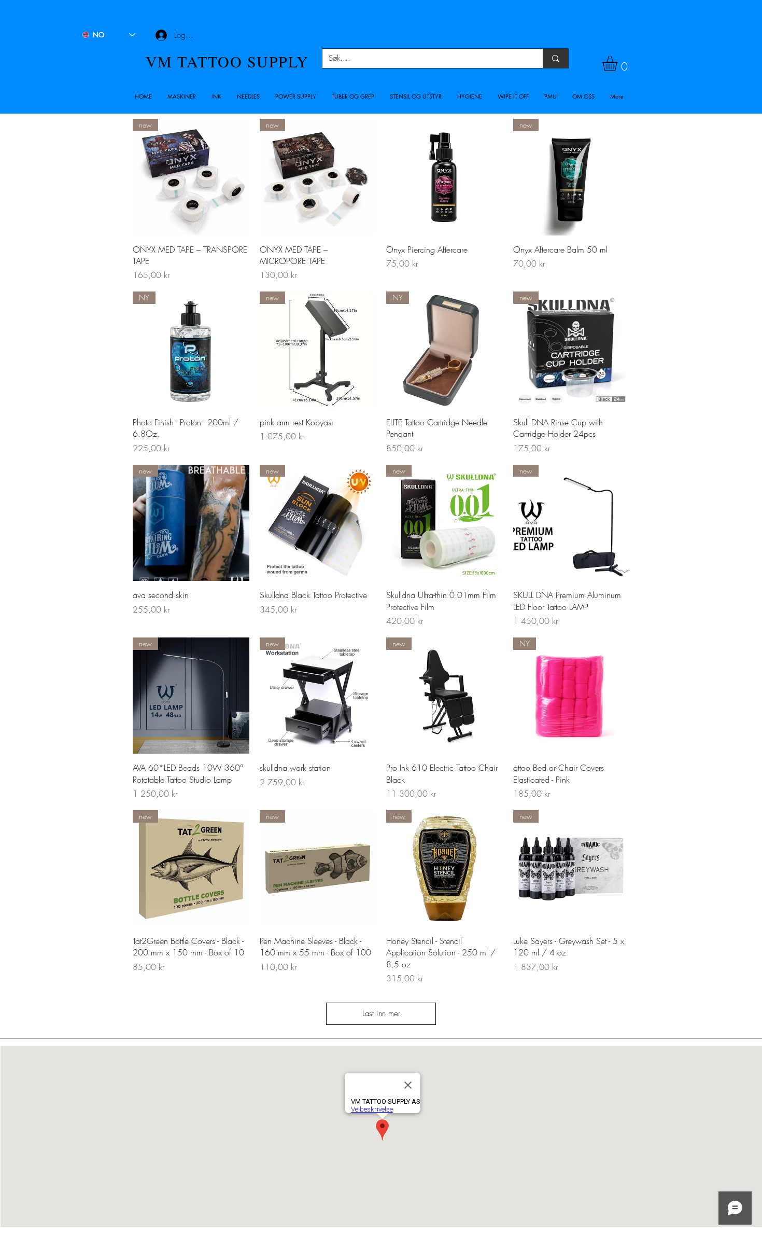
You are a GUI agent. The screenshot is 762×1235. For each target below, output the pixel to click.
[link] (618, 63)
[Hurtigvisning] (444, 177)
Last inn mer (381, 1013)
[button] (182, 96)
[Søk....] (555, 58)
